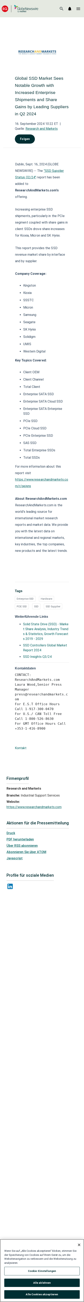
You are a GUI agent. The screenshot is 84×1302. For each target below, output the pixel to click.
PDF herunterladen (20, 839)
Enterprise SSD (25, 598)
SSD (36, 606)
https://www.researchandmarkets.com (34, 807)
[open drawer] (78, 9)
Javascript (15, 858)
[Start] (20, 8)
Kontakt (21, 748)
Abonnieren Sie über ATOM (26, 852)
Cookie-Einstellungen (42, 1271)
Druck (11, 833)
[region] (42, 1270)
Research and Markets (41, 129)
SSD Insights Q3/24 (37, 657)
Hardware (46, 598)
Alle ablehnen (42, 1282)
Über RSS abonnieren (22, 846)
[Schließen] (79, 1244)
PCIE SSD (22, 606)
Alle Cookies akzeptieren (42, 1294)
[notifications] (70, 9)
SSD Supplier (53, 606)
